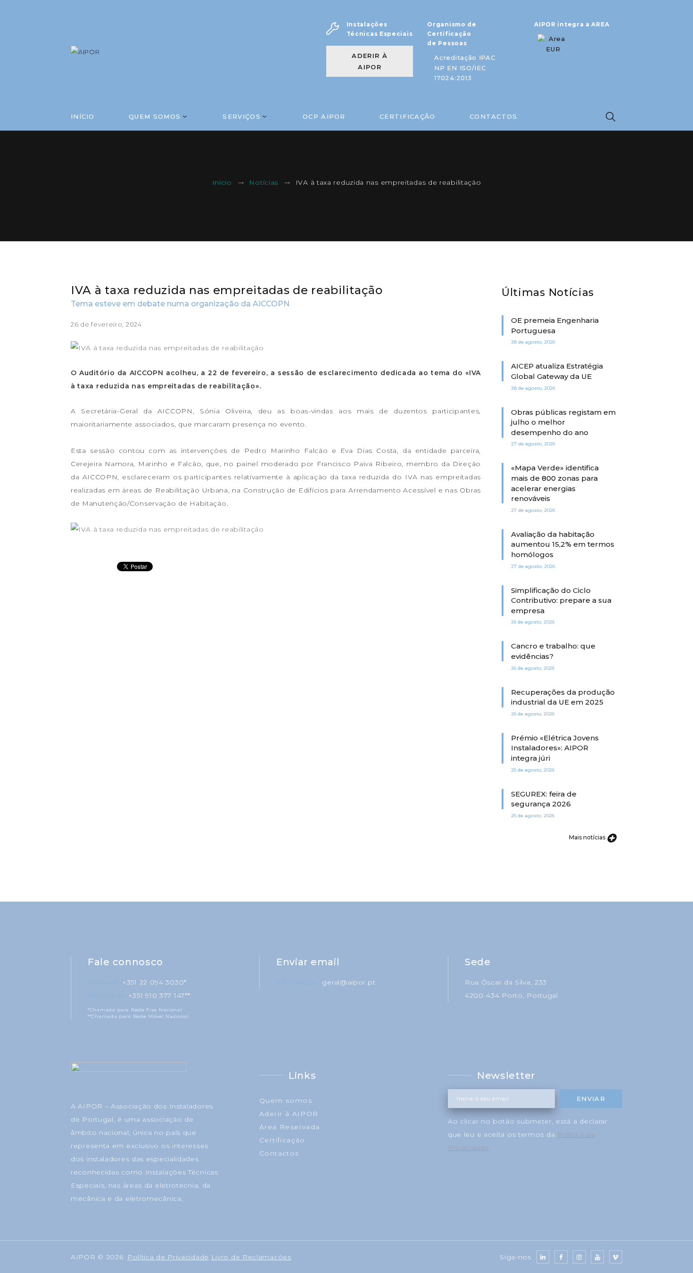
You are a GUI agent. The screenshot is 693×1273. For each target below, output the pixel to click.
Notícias (263, 183)
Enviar (591, 1098)
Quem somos (285, 1100)
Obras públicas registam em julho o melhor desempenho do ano (563, 422)
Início (83, 116)
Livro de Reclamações (251, 1257)
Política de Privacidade (168, 1257)
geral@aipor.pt (348, 982)
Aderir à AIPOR (369, 61)
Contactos (494, 116)
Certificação (408, 116)
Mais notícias (588, 837)
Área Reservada (289, 1127)
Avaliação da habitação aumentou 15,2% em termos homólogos (562, 544)
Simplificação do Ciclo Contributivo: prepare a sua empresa (561, 600)
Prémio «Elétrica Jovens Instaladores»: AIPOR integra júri (555, 748)
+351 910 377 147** (159, 995)
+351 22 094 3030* (154, 982)
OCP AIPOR (324, 116)
